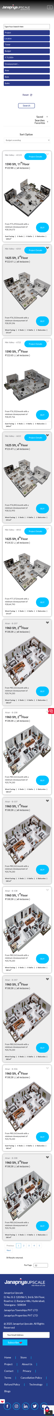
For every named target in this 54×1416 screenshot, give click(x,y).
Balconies (41, 236)
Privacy (27, 1370)
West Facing (10, 330)
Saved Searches (41, 117)
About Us (27, 1364)
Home (7, 1357)
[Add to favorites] (47, 154)
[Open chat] (47, 1409)
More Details (27, 197)
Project (8, 1364)
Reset (26, 94)
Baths (30, 236)
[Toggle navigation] (49, 7)
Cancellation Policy (31, 1377)
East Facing (9, 236)
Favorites (41, 122)
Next (9, 1250)
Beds (21, 236)
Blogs (7, 1391)
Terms (7, 1377)
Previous (10, 1245)
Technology (35, 1384)
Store (23, 1357)
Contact (8, 1370)
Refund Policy (12, 1384)
